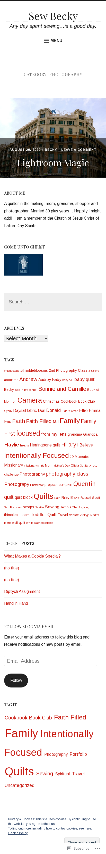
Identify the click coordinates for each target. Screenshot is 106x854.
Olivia (75, 465)
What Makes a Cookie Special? (32, 556)
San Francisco (13, 507)
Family (70, 421)
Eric (7, 421)
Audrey (44, 379)
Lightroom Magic (53, 162)
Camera (29, 400)
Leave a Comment (78, 150)
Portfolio (78, 754)
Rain (57, 497)
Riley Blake (70, 497)
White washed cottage (39, 522)
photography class (67, 474)
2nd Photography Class (68, 370)
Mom (48, 465)
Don (41, 410)
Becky (51, 150)
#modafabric (11, 370)
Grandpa (90, 434)
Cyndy (8, 410)
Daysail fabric (25, 410)
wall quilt (18, 523)
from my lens (54, 434)
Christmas (51, 401)
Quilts (43, 496)
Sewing (52, 506)
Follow (16, 680)
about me (11, 380)
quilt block (24, 497)
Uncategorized (19, 785)
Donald (53, 410)
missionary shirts (34, 465)
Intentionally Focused (36, 455)
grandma (75, 434)
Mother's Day (62, 465)
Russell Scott (90, 498)
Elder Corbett (70, 410)
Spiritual (62, 774)
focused (28, 433)
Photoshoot (36, 484)
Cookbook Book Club (78, 401)
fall (55, 421)
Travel (63, 515)
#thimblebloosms (34, 370)
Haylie (11, 444)
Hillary (68, 445)
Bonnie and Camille (62, 389)
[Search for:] (53, 302)
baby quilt (84, 379)
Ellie (83, 410)
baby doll (67, 380)
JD (72, 457)
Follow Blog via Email (29, 626)
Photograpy (16, 484)
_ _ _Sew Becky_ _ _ (53, 15)
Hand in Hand (16, 603)
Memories (82, 457)
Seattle (39, 507)
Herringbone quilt (45, 445)
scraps (28, 507)
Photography (32, 474)
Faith (18, 421)
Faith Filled (38, 421)
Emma (94, 410)
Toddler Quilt (44, 514)
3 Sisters (94, 370)
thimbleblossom (17, 515)
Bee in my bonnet (26, 389)
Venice (74, 515)
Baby (56, 379)
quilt (9, 497)
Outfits (84, 465)
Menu (56, 40)
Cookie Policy (18, 833)
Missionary (13, 465)
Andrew (28, 379)
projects (51, 485)
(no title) (11, 568)
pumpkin (65, 485)
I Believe (85, 445)
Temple (65, 507)
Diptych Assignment (22, 591)
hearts (24, 445)
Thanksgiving (81, 507)
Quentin (84, 483)
